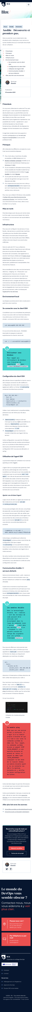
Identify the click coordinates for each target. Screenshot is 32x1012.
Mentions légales (8, 997)
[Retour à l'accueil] (5, 4)
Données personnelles (21, 997)
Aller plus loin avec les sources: (15, 75)
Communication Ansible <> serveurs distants (13, 569)
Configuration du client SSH (17, 66)
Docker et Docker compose (13, 160)
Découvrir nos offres (16, 848)
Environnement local (12, 60)
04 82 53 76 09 (14, 940)
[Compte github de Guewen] (10, 869)
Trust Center (25, 999)
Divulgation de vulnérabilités (11, 999)
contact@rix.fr (14, 942)
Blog (4, 11)
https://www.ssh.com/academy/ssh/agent (17, 811)
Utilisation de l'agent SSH (16, 69)
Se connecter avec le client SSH (15, 308)
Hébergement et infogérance (12, 981)
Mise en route (10, 55)
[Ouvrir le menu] (29, 4)
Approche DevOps (9, 985)
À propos (6, 970)
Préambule (9, 51)
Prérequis (9, 53)
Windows (7, 165)
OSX (13, 165)
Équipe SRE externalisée (11, 988)
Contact (6, 973)
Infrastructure (10, 57)
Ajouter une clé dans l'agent (12, 495)
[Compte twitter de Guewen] (6, 869)
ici (20, 179)
